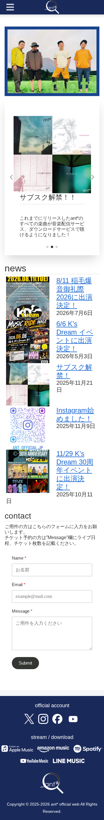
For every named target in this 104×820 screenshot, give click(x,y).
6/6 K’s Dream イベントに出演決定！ (74, 336)
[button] (47, 247)
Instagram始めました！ (75, 414)
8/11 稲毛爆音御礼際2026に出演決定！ (74, 293)
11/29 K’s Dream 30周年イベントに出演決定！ (74, 470)
